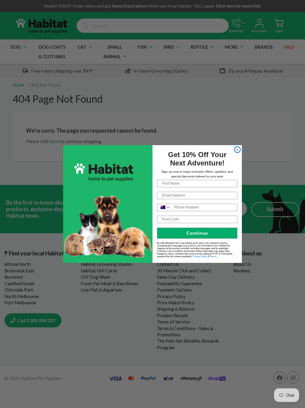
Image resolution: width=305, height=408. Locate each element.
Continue (197, 233)
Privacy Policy (200, 256)
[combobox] (164, 207)
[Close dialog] (237, 150)
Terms (213, 256)
